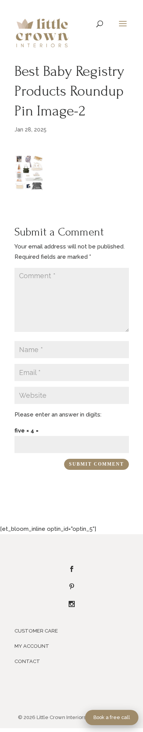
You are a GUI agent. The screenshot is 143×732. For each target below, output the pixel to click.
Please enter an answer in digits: (57, 414)
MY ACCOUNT (31, 646)
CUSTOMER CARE (36, 631)
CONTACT (27, 661)
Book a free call (111, 717)
